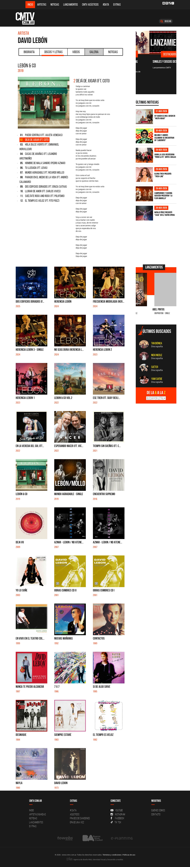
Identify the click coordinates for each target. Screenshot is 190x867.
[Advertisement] (156, 242)
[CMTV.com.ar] (27, 18)
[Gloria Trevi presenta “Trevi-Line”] (144, 174)
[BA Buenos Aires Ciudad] (92, 838)
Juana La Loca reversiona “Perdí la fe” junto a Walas (165, 155)
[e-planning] (122, 838)
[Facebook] (173, 3)
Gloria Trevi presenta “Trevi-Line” (162, 175)
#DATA (106, 4)
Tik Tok (118, 822)
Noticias (54, 4)
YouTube (119, 810)
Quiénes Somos (158, 810)
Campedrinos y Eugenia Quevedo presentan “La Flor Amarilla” (163, 195)
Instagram (120, 814)
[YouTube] (163, 3)
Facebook (119, 818)
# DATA (73, 810)
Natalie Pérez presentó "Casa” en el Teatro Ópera (164, 213)
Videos (76, 52)
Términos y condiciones (112, 854)
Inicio (30, 4)
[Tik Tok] (170, 3)
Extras (117, 4)
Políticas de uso (129, 854)
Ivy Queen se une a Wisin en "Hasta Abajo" (164, 117)
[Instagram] (167, 3)
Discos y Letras (53, 52)
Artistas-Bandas (37, 814)
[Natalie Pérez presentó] (144, 213)
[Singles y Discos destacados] (156, 42)
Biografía (29, 52)
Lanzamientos (70, 4)
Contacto (156, 814)
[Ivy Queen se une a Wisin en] (144, 116)
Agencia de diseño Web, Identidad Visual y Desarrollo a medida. (98, 859)
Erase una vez (77, 822)
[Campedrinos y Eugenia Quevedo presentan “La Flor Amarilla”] (144, 193)
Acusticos (74, 814)
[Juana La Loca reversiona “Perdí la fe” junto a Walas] (144, 155)
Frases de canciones (80, 818)
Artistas (41, 4)
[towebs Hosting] (65, 838)
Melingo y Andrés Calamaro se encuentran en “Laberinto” (164, 137)
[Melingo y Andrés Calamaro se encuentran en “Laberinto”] (144, 136)
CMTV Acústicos (90, 4)
